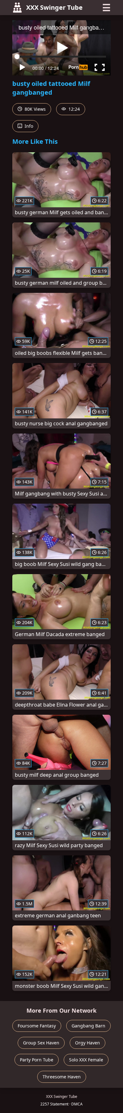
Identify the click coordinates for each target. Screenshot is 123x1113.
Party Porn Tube (36, 1060)
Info (28, 126)
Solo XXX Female (86, 1060)
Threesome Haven (62, 1077)
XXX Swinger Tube (54, 7)
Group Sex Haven (41, 1043)
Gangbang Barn (88, 1026)
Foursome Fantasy (37, 1026)
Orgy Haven (87, 1043)
